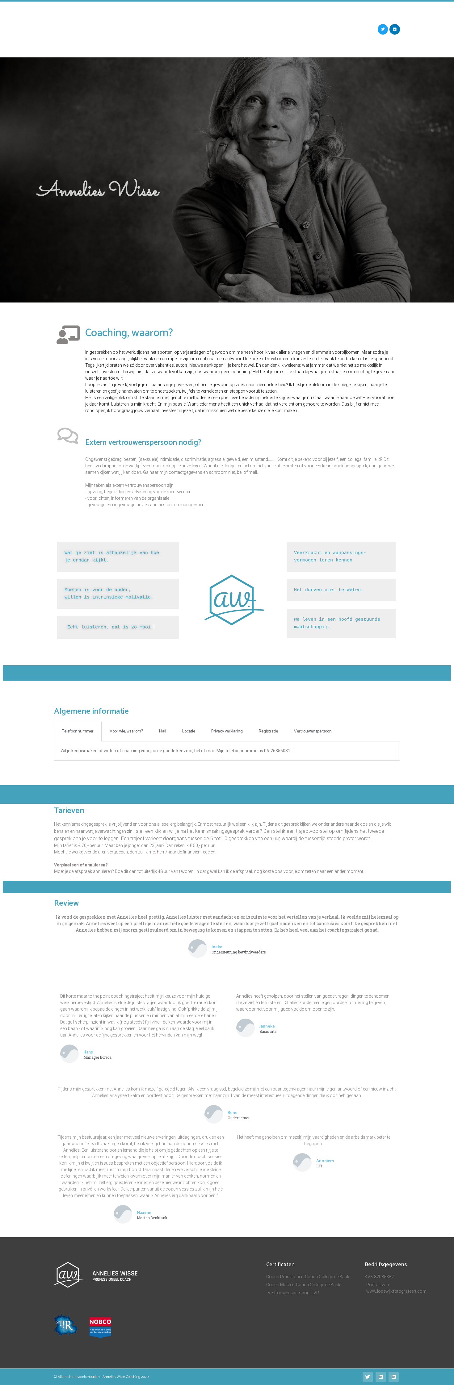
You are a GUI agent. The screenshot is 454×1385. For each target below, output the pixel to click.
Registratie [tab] (268, 731)
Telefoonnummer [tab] (78, 731)
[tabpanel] (227, 751)
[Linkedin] (394, 29)
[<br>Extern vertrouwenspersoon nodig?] (68, 436)
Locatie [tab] (188, 731)
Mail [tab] (162, 731)
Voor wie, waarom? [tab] (126, 731)
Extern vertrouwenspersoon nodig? (143, 442)
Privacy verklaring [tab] (227, 731)
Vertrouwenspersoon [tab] (313, 731)
